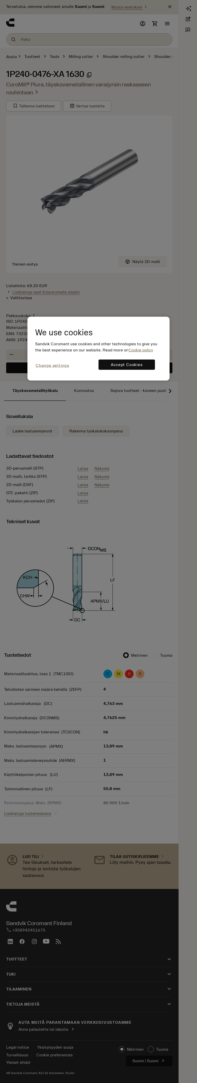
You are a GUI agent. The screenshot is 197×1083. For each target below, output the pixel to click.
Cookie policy (141, 350)
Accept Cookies (126, 364)
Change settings (52, 365)
